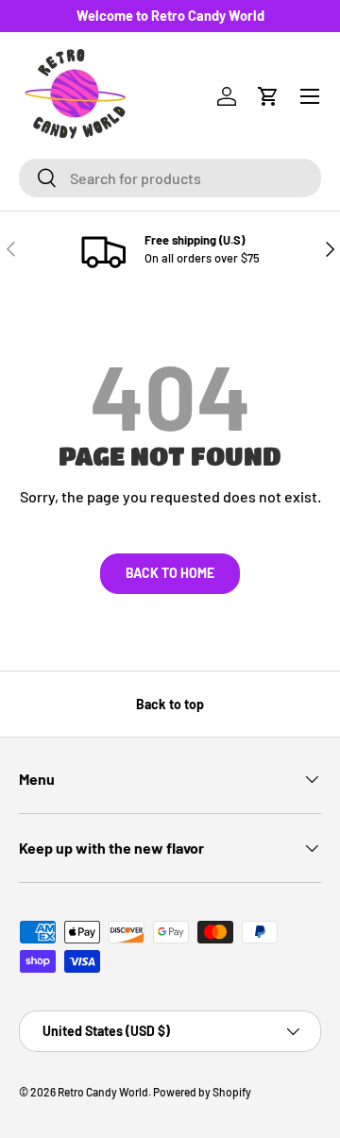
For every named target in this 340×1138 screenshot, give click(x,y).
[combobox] (170, 178)
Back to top (170, 704)
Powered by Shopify (202, 1091)
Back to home (170, 573)
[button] (268, 96)
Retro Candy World (103, 1091)
